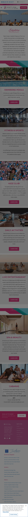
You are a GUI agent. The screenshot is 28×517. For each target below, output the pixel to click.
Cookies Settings (13, 514)
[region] (14, 510)
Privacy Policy (6, 511)
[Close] (25, 505)
